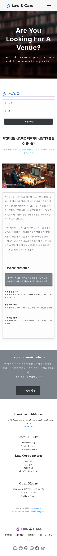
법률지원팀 (28, 468)
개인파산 (8, 111)
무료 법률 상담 (28, 390)
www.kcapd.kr (35, 508)
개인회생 (8, 103)
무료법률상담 (28, 121)
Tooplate (41, 511)
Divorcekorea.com (28, 449)
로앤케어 (28, 461)
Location (28, 427)
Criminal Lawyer (28, 446)
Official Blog (28, 442)
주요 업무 (28, 464)
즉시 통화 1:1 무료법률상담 (28, 376)
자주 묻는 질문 (46, 535)
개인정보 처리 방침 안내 (28, 471)
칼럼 (28, 540)
